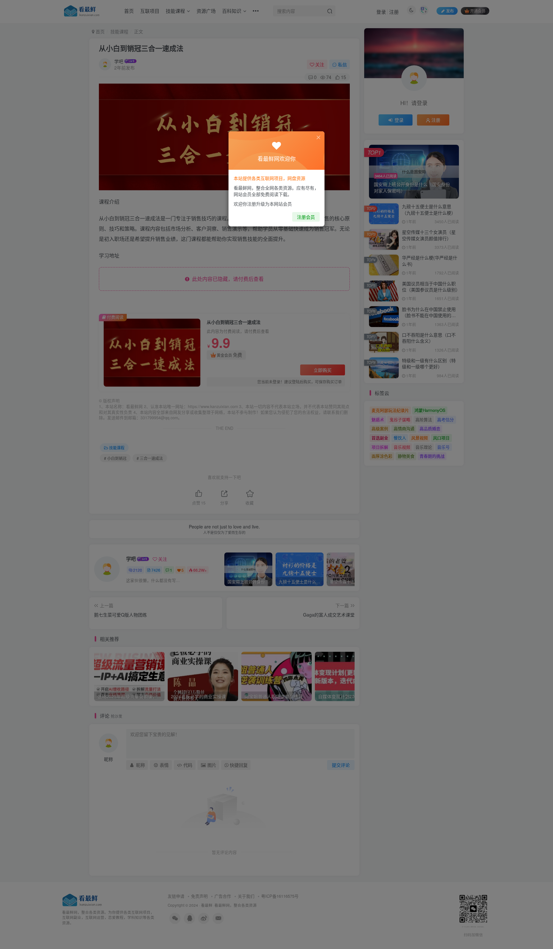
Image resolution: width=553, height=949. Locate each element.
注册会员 (306, 217)
